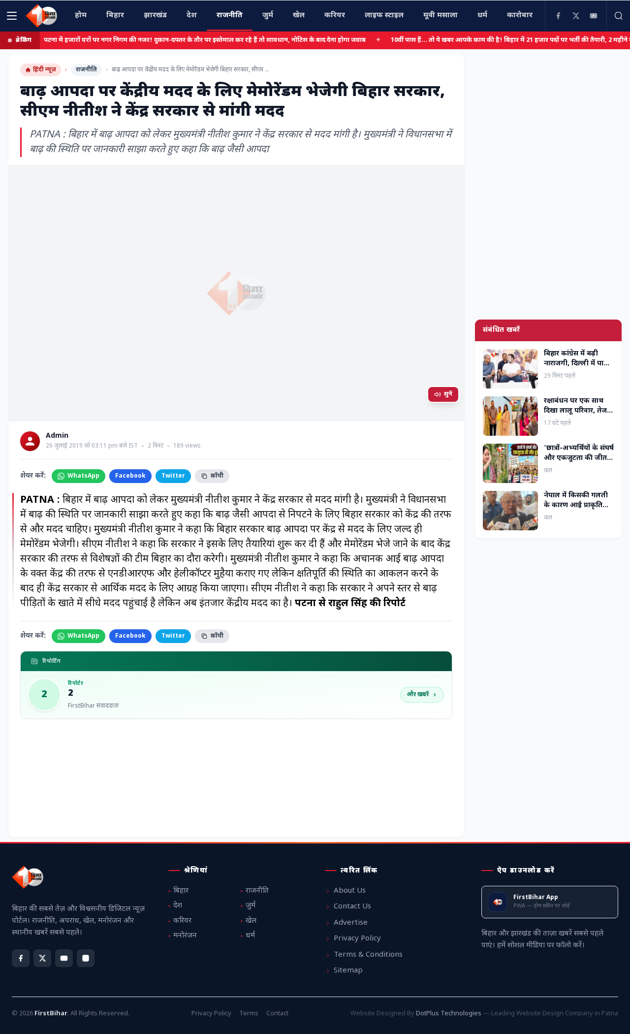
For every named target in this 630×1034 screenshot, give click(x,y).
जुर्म (250, 905)
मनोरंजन (185, 935)
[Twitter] (576, 16)
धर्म (250, 935)
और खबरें (418, 695)
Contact (277, 1013)
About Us (350, 891)
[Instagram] (85, 958)
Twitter (173, 476)
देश (177, 905)
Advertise (351, 923)
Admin (57, 436)
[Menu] (12, 15)
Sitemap (348, 970)
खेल (251, 921)
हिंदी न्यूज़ (44, 70)
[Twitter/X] (42, 958)
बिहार (181, 891)
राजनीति (86, 70)
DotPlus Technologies (448, 1013)
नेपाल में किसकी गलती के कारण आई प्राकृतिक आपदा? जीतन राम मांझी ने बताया (578, 510)
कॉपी (217, 476)
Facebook (130, 476)
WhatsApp (83, 476)
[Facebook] (558, 16)
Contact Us (352, 906)
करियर (182, 921)
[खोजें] (618, 15)
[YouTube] (593, 16)
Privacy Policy (357, 938)
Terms (248, 1013)
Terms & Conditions (368, 955)
